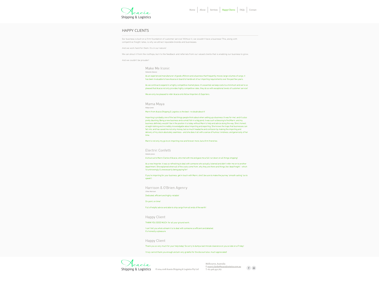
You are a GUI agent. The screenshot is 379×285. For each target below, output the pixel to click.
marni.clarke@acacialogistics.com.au (224, 266)
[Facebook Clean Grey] (248, 268)
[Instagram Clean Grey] (254, 268)
